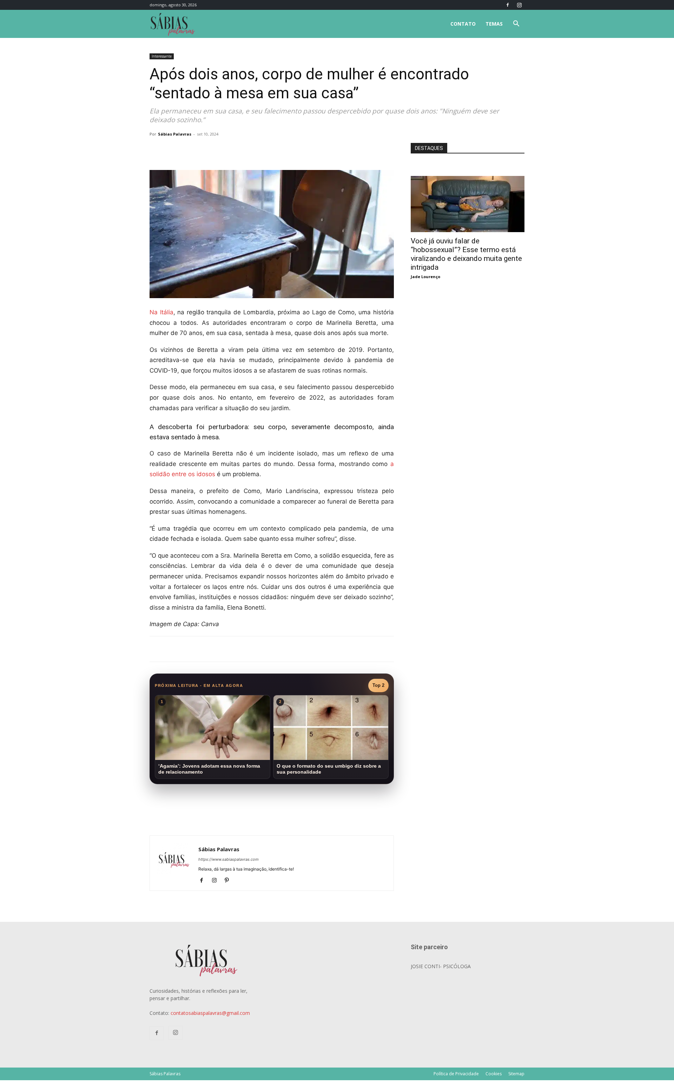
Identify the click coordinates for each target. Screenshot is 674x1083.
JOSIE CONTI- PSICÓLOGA (441, 966)
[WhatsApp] (248, 150)
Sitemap (516, 1074)
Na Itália (161, 312)
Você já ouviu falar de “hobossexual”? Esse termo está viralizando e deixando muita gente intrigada (466, 254)
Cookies (493, 1074)
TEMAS (494, 23)
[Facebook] (507, 5)
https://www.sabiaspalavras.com (228, 859)
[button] (516, 24)
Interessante (162, 56)
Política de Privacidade (456, 1074)
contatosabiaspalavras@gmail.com (210, 1013)
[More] (264, 150)
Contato (463, 23)
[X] (232, 150)
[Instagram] (519, 5)
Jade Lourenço (425, 276)
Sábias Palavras (174, 134)
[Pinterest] (229, 881)
